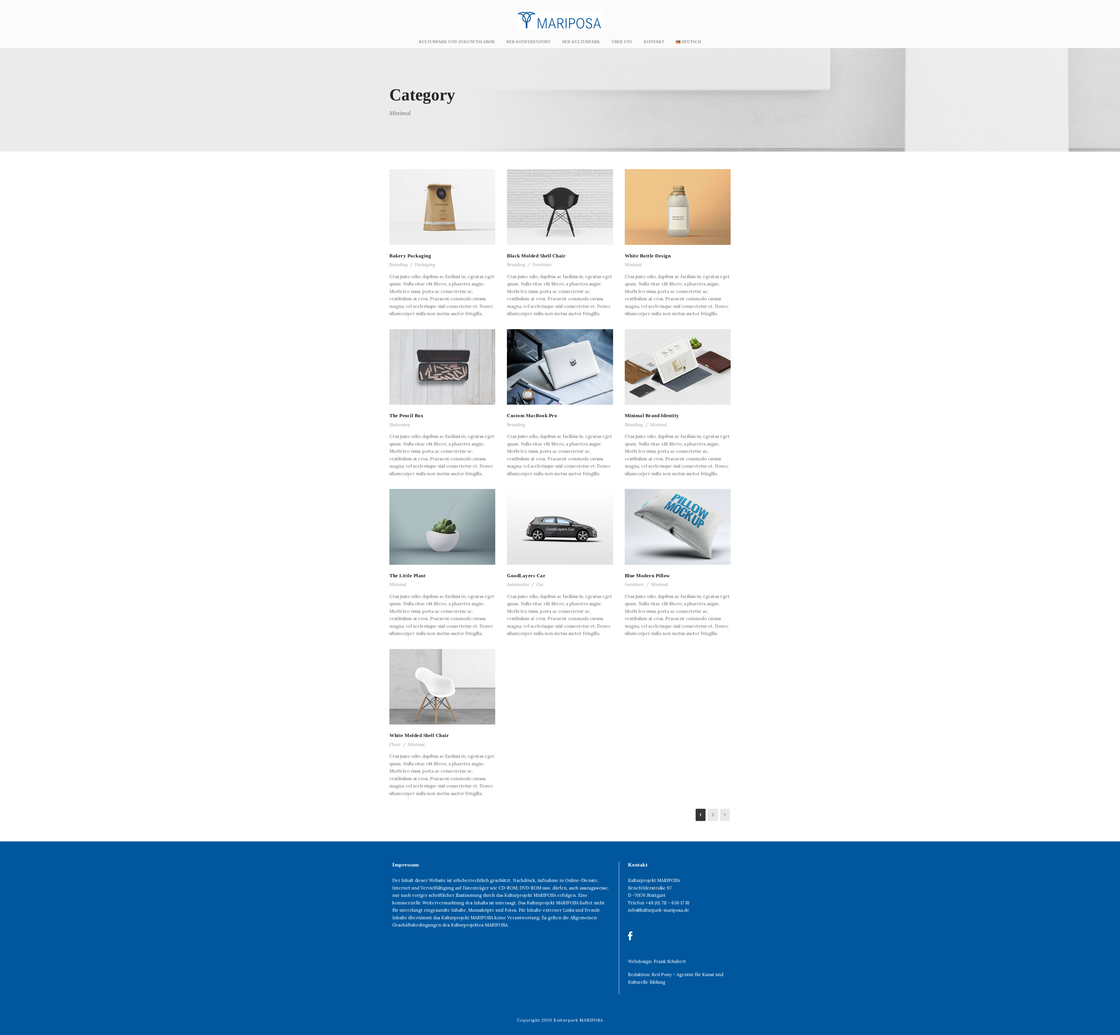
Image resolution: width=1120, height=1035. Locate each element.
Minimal (633, 264)
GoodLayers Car (526, 575)
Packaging (425, 264)
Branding (398, 264)
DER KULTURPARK (581, 42)
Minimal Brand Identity (652, 415)
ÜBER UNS (622, 42)
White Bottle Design (648, 256)
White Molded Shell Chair (419, 735)
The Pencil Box (406, 415)
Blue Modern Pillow (647, 575)
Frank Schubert (670, 961)
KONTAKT (654, 42)
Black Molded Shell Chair (536, 256)
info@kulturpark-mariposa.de (658, 910)
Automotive (518, 584)
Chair (395, 744)
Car (540, 584)
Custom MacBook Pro (532, 415)
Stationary (399, 424)
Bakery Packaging (410, 256)
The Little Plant (407, 575)
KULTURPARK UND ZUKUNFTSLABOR (457, 42)
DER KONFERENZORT (528, 42)
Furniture (542, 264)
